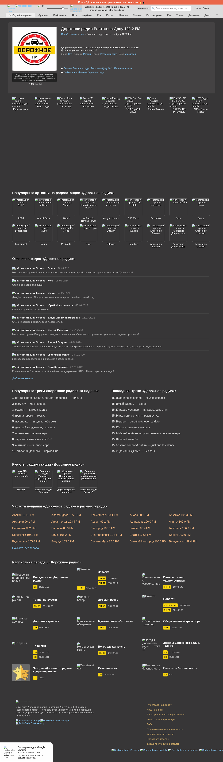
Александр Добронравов (178, 245)
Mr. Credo (66, 244)
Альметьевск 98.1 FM (104, 515)
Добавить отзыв (22, 378)
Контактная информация (161, 719)
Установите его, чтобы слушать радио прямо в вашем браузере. (31, 752)
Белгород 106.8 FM (103, 528)
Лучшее (43, 15)
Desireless (156, 218)
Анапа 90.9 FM (139, 515)
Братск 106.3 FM (140, 534)
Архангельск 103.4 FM (65, 521)
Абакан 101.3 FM (23, 515)
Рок (99, 15)
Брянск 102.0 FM (180, 534)
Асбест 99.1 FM (100, 521)
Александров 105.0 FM (66, 515)
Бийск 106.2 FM (61, 534)
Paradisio (133, 244)
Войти (206, 8)
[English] (153, 749)
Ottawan (111, 244)
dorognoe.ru (131, 54)
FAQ (149, 724)
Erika (178, 218)
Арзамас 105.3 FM (181, 515)
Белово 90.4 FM (140, 528)
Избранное (60, 15)
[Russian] (126, 749)
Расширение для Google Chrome (165, 714)
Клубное (87, 15)
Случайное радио (22, 15)
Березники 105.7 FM (25, 534)
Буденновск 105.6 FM (26, 541)
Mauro (43, 244)
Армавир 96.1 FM (23, 521)
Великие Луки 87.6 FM (105, 541)
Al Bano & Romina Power (88, 219)
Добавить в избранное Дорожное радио (84, 72)
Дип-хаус (193, 15)
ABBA (21, 218)
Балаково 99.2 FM (24, 528)
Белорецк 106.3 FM (181, 528)
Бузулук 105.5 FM (62, 541)
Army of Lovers (111, 218)
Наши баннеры (155, 709)
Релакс (137, 15)
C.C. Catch (133, 218)
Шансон (123, 15)
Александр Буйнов (156, 245)
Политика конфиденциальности (165, 729)
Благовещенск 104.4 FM (106, 534)
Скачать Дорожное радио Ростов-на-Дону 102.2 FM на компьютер (98, 68)
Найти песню (143, 8)
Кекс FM (21, 490)
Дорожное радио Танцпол (43, 491)
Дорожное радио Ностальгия (66, 491)
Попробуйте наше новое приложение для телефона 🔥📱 (111, 2)
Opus (88, 244)
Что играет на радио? (159, 704)
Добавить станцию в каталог (163, 743)
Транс (179, 15)
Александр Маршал (201, 245)
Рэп (169, 15)
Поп (74, 15)
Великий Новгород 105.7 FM (148, 541)
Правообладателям (158, 738)
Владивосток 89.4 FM (183, 541)
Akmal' (66, 218)
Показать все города (25, 548)
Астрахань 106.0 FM (143, 521)
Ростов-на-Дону (108, 54)
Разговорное (154, 15)
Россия (87, 54)
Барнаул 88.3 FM (62, 528)
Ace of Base (43, 218)
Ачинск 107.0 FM (179, 521)
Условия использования (160, 734)
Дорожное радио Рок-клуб (88, 491)
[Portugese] (183, 749)
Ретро (110, 15)
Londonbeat (21, 244)
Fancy (201, 218)
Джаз (207, 15)
